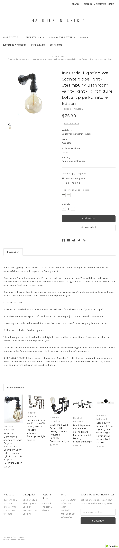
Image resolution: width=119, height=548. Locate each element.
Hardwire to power (76, 178)
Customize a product (14, 45)
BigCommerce (18, 537)
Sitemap (7, 513)
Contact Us (56, 45)
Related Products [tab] (16, 387)
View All (46, 510)
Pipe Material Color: (76, 190)
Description (13, 252)
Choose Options (13, 411)
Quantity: (66, 204)
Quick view (13, 405)
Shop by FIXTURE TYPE (61, 37)
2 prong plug (73, 182)
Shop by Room (34, 37)
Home (54, 56)
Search (76, 4)
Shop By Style (11, 37)
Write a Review (71, 123)
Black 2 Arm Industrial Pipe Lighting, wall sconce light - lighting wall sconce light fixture (104, 432)
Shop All (85, 37)
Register (101, 4)
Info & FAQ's (38, 45)
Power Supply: (74, 173)
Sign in (88, 4)
